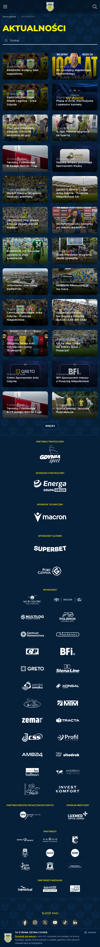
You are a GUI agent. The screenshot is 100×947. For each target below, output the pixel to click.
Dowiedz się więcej (25, 936)
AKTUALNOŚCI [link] (28, 17)
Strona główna (9, 17)
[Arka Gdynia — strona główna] (50, 6)
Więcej (50, 426)
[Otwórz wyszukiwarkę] (94, 6)
